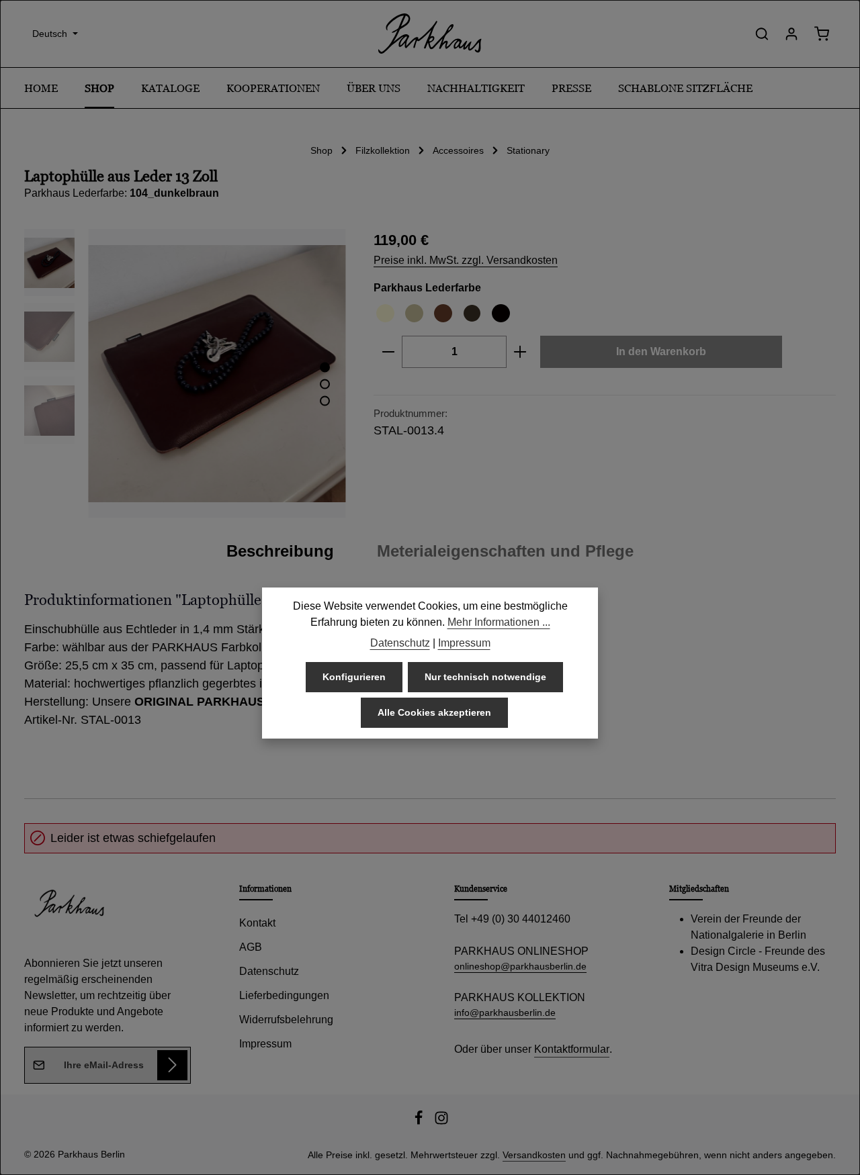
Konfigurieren (354, 676)
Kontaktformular (571, 1049)
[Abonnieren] (172, 1065)
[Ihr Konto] (791, 33)
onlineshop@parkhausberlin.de (520, 966)
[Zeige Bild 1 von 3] (325, 368)
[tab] (280, 551)
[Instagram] (441, 1122)
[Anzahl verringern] (388, 352)
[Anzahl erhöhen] (520, 352)
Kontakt (257, 923)
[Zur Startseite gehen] (430, 33)
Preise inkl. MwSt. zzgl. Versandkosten (466, 260)
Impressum (265, 1043)
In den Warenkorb (661, 351)
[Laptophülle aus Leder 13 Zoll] (217, 373)
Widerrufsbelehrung (286, 1019)
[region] (185, 373)
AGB (250, 947)
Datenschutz (269, 971)
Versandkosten (534, 1154)
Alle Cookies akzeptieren (434, 712)
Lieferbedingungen (284, 995)
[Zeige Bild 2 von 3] (325, 384)
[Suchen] (761, 33)
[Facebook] (420, 1122)
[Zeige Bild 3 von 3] (325, 401)
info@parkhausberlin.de (505, 1012)
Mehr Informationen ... (498, 622)
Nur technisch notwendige (485, 676)
